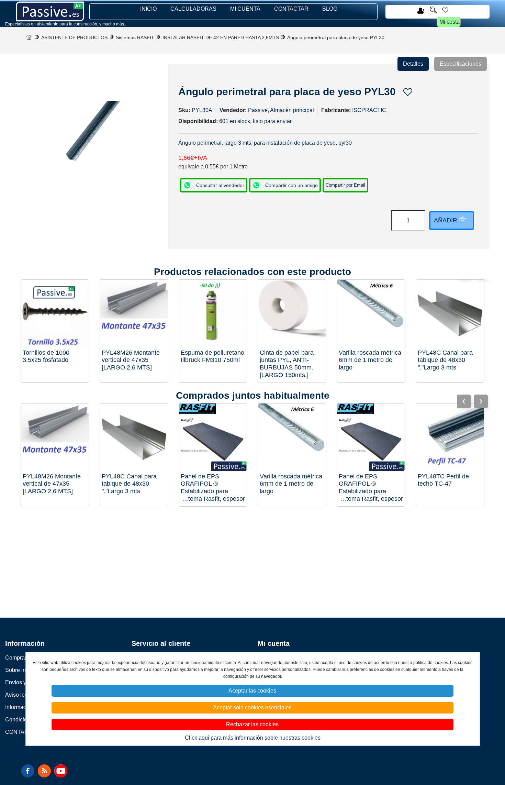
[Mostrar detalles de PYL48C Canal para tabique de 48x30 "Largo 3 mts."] (450, 314)
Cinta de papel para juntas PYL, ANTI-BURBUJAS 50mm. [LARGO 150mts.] (287, 363)
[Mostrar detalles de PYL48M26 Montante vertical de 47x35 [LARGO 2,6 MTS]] (134, 314)
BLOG (329, 9)
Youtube (60, 770)
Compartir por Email (345, 185)
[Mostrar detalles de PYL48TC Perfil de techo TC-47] (450, 437)
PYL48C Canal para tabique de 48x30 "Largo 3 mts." (445, 360)
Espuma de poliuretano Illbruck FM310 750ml (212, 356)
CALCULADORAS (193, 9)
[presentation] (481, 401)
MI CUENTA (245, 9)
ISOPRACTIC (369, 110)
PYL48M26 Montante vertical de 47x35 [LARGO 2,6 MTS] (131, 360)
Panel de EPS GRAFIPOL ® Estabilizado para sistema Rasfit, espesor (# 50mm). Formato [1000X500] (213, 487)
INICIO (148, 9)
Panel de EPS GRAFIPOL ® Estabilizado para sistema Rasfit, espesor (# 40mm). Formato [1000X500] (371, 487)
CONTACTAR (291, 9)
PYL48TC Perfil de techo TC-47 (443, 480)
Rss (44, 770)
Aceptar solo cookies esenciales (252, 707)
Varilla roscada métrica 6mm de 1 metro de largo (370, 360)
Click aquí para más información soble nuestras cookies (253, 738)
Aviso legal (18, 695)
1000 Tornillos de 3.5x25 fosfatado (46, 356)
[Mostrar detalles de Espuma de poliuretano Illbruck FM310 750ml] (213, 314)
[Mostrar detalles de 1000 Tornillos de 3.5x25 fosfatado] (55, 314)
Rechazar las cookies (252, 724)
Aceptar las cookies (252, 691)
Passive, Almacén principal (281, 110)
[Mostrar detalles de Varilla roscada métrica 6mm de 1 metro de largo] (371, 314)
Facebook (27, 770)
